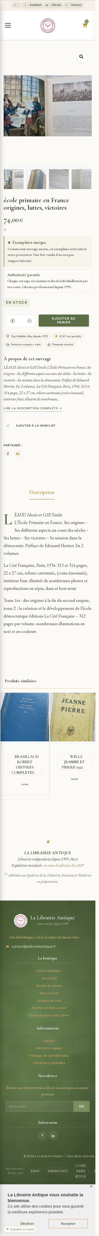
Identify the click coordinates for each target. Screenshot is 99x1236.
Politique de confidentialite (49, 1056)
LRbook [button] (55, 4)
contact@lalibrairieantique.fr (34, 946)
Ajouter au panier (64, 320)
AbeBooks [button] (58, 1171)
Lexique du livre (49, 1001)
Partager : (13, 445)
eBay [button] (35, 1171)
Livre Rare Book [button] (80, 1171)
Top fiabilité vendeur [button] (16, 5)
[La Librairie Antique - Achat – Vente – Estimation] (48, 26)
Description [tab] (42, 492)
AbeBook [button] (35, 4)
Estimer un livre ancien (49, 1008)
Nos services (49, 993)
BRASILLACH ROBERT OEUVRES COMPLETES (25, 764)
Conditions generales (49, 1063)
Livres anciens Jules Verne (49, 1015)
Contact (49, 1041)
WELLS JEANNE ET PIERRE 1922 (73, 762)
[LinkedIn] (53, 1135)
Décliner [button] (27, 1223)
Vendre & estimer (49, 986)
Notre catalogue (49, 971)
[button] (82, 57)
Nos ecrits (49, 978)
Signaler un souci (20, 1229)
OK (81, 1106)
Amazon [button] (75, 4)
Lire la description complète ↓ (33, 408)
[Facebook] (42, 1135)
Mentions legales (49, 1048)
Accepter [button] (68, 1223)
